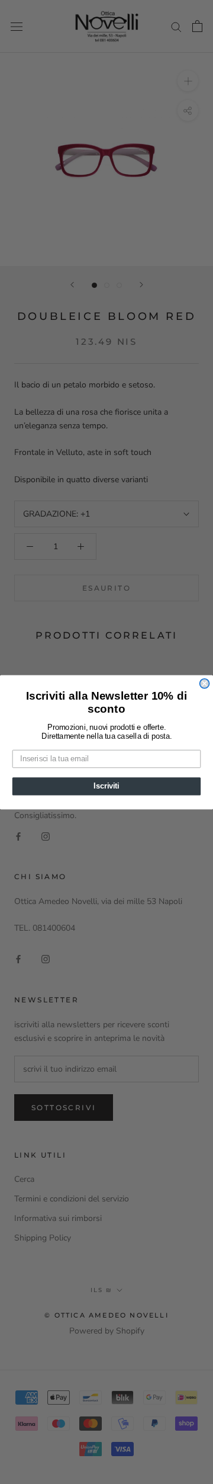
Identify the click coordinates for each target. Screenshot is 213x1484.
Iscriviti (106, 786)
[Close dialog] (204, 683)
